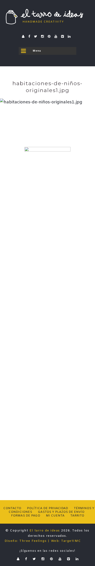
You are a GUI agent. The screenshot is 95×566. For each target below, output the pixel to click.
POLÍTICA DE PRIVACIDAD (47, 508)
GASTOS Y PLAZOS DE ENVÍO (61, 512)
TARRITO (77, 516)
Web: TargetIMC (66, 541)
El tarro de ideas (45, 531)
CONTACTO (12, 508)
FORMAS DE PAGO (25, 516)
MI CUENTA (55, 516)
